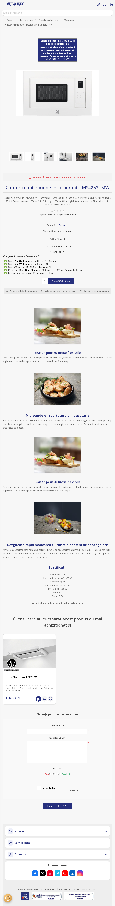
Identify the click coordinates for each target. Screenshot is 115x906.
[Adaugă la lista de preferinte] (50, 699)
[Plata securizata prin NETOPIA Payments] (25, 896)
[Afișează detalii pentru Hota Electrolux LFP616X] (29, 653)
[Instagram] (80, 873)
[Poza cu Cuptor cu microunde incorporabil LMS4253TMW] (16, 156)
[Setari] (8, 898)
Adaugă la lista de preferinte (23, 291)
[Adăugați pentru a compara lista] (44, 699)
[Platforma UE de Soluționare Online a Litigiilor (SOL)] (79, 896)
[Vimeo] (57, 873)
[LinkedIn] (72, 873)
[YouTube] (65, 873)
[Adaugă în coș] (38, 699)
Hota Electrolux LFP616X (21, 677)
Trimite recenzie (57, 806)
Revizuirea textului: (57, 737)
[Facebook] (35, 873)
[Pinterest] (50, 873)
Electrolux (63, 225)
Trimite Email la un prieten (96, 291)
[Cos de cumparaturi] (112, 4)
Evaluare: (57, 768)
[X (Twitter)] (43, 873)
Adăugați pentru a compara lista (60, 291)
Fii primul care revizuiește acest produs (57, 214)
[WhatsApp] (98, 4)
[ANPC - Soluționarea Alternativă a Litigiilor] (47, 896)
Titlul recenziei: (57, 725)
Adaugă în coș (61, 281)
